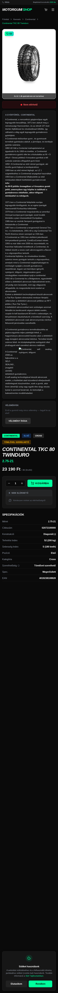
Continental (30, 19)
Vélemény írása (18, 421)
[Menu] (53, 9)
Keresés (17, 19)
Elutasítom (16, 984)
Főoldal (5, 19)
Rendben (40, 984)
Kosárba (42, 483)
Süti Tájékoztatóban (34, 976)
